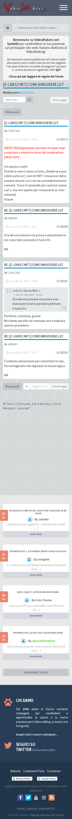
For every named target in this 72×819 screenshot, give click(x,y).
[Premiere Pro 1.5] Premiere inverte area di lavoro (38, 551)
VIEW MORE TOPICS (36, 672)
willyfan (12, 218)
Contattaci (54, 771)
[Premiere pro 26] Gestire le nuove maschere (38, 632)
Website (15, 771)
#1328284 (62, 226)
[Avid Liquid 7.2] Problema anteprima (38, 592)
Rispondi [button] (13, 112)
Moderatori (27, 92)
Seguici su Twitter (35, 747)
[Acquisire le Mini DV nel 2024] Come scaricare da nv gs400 (38, 512)
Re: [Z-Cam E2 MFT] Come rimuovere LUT (34, 210)
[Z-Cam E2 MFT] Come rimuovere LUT (33, 84)
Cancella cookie (17, 815)
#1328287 (62, 281)
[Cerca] (29, 100)
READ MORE (36, 534)
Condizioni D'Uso (34, 771)
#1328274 (62, 139)
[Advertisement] (36, 456)
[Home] (7, 28)
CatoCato (14, 131)
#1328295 (62, 352)
